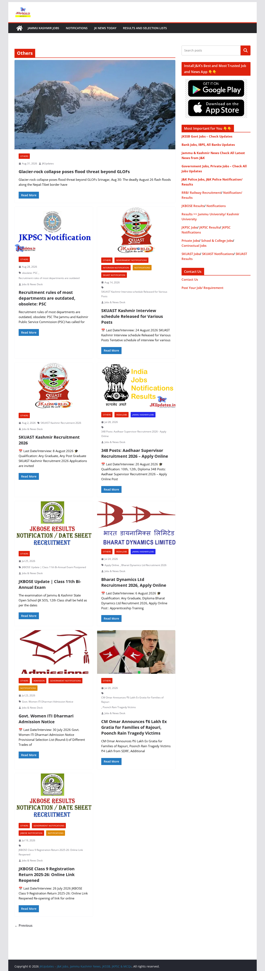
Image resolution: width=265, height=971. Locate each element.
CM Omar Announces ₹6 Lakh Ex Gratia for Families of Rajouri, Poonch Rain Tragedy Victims (134, 727)
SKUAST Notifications (218, 254)
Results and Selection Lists (145, 28)
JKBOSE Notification (31, 833)
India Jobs (121, 414)
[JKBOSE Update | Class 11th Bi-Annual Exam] (53, 524)
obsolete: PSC (30, 273)
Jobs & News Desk (32, 284)
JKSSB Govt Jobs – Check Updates (207, 136)
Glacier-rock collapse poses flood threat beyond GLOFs (74, 171)
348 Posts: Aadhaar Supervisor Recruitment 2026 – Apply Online (134, 453)
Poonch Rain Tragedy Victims (119, 707)
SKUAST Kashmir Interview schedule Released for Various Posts (134, 294)
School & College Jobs (217, 240)
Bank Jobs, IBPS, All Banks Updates (208, 144)
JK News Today (105, 28)
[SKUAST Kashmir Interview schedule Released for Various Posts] (136, 230)
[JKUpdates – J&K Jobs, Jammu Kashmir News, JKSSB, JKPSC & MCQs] (19, 28)
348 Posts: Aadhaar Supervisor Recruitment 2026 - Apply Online (133, 434)
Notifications (77, 28)
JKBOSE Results (193, 206)
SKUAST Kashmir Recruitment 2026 (61, 423)
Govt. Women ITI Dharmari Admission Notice (47, 701)
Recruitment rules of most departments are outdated (49, 278)
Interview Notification (116, 267)
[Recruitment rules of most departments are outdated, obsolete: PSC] (53, 230)
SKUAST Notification (114, 275)
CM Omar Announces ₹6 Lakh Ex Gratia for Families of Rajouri (132, 700)
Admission (39, 680)
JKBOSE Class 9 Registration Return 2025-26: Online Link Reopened (51, 852)
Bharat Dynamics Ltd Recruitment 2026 (143, 565)
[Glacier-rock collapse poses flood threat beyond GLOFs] (94, 104)
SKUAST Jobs (191, 254)
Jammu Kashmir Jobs (43, 28)
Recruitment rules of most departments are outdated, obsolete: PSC (47, 298)
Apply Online (112, 565)
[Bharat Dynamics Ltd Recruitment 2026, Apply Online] (136, 523)
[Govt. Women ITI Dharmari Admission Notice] (53, 652)
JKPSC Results (209, 227)
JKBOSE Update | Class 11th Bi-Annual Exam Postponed (54, 567)
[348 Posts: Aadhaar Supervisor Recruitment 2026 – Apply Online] (136, 385)
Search (246, 50)
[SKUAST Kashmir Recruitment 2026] (53, 385)
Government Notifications (131, 260)
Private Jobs (190, 240)
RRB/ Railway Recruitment (201, 192)
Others (24, 156)
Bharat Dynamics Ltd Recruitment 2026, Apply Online (133, 582)
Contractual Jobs (194, 245)
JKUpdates (48, 163)
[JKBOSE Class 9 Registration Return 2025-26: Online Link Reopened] (53, 796)
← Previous (23, 925)
